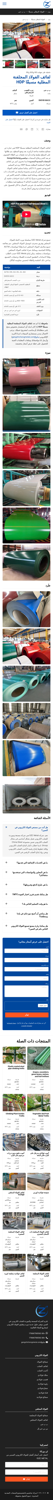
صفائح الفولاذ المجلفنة (38, 1415)
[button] (45, 64)
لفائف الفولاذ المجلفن (39, 1420)
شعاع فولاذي (42, 1388)
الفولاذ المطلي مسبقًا (36, 12)
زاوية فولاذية (43, 1384)
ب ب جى (21, 12)
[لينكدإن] (32, 129)
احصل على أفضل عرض (28, 112)
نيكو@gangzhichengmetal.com (25, 337)
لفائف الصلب (42, 1366)
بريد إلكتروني (44, 965)
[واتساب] (27, 129)
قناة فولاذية (43, 1392)
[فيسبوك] (43, 129)
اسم (47, 947)
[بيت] (46, 4)
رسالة (46, 983)
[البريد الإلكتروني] (21, 129)
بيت (49, 12)
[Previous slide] (49, 64)
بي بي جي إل (42, 1428)
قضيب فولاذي (42, 1379)
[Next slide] (4, 64)
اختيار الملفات (43, 1005)
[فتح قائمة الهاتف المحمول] (4, 4)
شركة (46, 956)
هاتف (47, 974)
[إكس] (37, 129)
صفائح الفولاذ (42, 1362)
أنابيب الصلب (42, 1370)
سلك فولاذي (43, 1375)
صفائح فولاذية (42, 1397)
